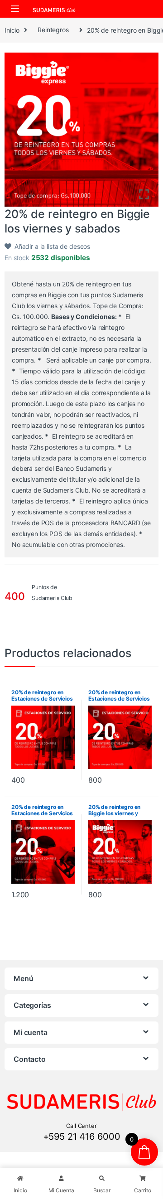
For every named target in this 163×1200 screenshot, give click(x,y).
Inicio (12, 30)
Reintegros (53, 30)
